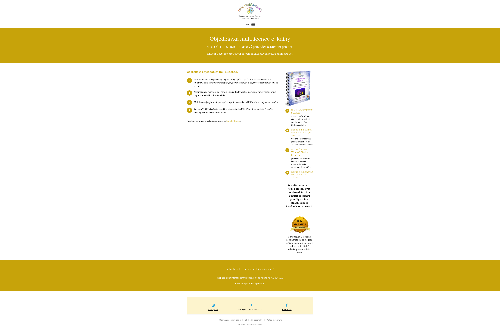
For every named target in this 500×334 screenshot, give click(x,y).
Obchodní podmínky (253, 320)
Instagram (213, 309)
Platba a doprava (274, 320)
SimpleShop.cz (233, 121)
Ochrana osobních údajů (230, 320)
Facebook (287, 309)
